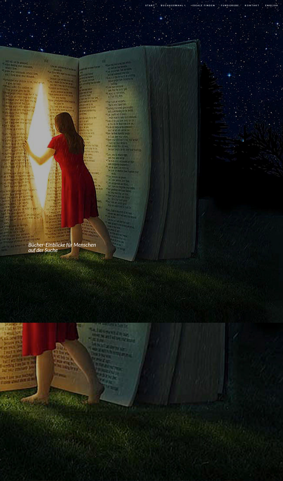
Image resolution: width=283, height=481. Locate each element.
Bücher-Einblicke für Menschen (62, 244)
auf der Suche (43, 250)
